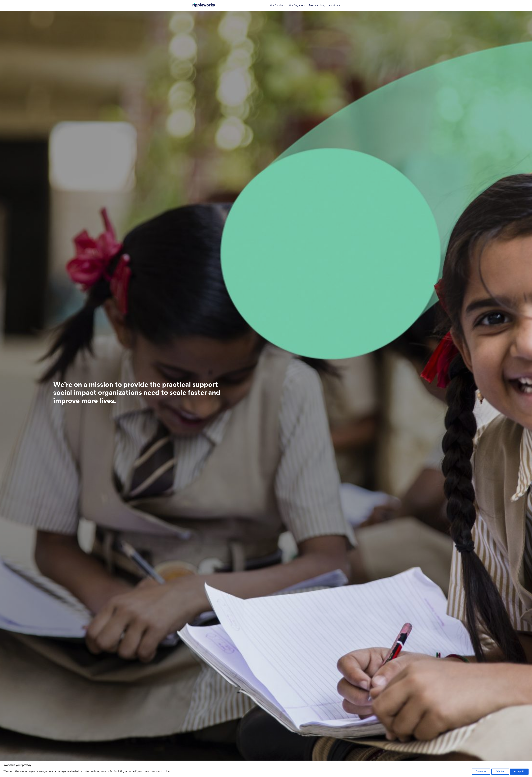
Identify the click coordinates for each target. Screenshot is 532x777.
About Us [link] (333, 6)
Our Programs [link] (296, 6)
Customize (481, 771)
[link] (203, 5)
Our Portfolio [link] (276, 6)
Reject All (500, 771)
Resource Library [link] (317, 6)
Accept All (519, 771)
